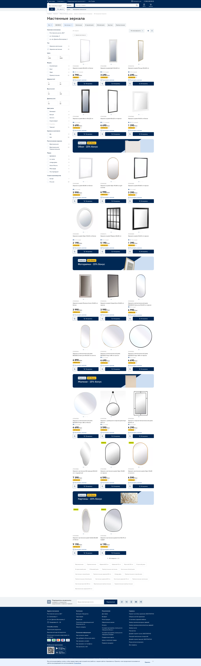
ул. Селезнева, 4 (52, 616)
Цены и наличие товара (109, 640)
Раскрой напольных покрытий (138, 636)
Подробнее (77, 663)
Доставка (105, 614)
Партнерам (79, 616)
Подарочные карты (108, 637)
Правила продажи (107, 643)
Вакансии (79, 619)
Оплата (104, 625)
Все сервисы (133, 645)
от (48, 56)
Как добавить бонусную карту (85, 638)
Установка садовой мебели (137, 619)
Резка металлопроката (136, 642)
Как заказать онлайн (82, 641)
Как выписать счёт (82, 646)
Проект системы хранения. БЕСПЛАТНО (141, 614)
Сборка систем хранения (137, 616)
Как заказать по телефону (84, 644)
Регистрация (106, 619)
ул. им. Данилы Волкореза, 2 (56, 619)
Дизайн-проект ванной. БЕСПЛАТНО (140, 639)
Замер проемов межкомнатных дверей (141, 625)
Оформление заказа (108, 622)
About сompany (81, 627)
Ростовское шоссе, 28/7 (54, 614)
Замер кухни (133, 628)
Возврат (104, 616)
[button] (49, 25)
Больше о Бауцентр (82, 614)
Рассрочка (132, 631)
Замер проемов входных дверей (139, 622)
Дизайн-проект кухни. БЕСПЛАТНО (140, 633)
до (60, 56)
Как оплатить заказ (82, 635)
